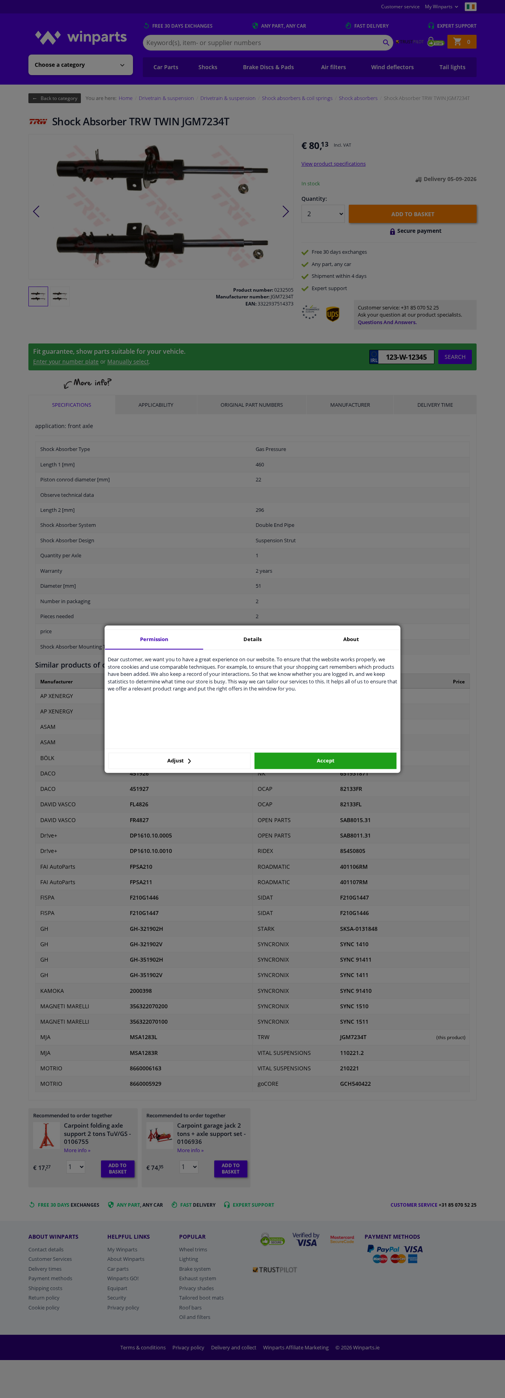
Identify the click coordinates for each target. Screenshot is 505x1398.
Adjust (176, 760)
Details (252, 639)
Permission (154, 639)
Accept (326, 760)
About (351, 639)
